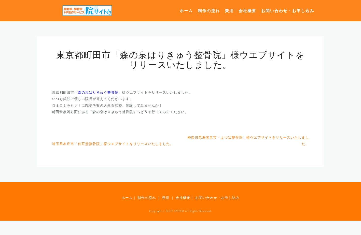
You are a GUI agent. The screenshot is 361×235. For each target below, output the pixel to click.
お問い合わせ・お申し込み (287, 10)
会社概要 (247, 10)
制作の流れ (209, 10)
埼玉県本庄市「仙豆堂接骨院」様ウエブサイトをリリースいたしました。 (113, 143)
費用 (229, 10)
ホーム (186, 10)
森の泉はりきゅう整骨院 (98, 92)
